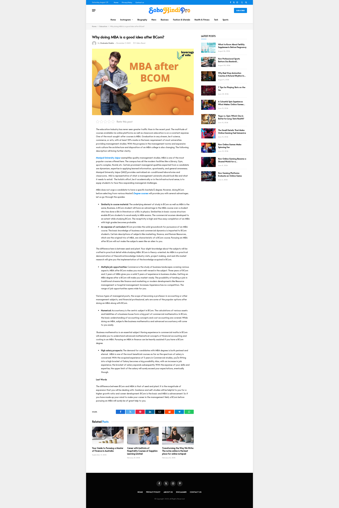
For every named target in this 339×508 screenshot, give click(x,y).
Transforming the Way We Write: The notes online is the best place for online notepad (178, 451)
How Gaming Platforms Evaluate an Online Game (230, 174)
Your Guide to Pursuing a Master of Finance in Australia (107, 449)
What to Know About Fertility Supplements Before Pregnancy (232, 45)
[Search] (246, 2)
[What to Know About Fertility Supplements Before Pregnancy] (208, 48)
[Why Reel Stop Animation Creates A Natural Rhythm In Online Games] (208, 76)
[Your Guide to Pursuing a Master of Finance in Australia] (108, 435)
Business (165, 19)
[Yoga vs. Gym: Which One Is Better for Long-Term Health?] (208, 119)
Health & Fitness (202, 19)
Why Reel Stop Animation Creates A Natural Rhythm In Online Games (231, 74)
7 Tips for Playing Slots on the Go (231, 88)
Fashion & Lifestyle (181, 19)
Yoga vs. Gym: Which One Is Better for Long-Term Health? (231, 117)
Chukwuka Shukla (107, 43)
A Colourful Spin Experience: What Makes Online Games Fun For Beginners (231, 103)
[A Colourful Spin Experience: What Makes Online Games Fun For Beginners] (208, 105)
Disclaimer (181, 492)
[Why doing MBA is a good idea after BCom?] (143, 82)
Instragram (125, 19)
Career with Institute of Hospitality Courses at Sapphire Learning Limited (142, 451)
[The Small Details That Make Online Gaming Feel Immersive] (208, 133)
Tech (216, 19)
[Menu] (93, 10)
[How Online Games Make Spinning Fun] (208, 148)
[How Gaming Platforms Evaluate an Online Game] (208, 176)
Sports (225, 19)
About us (168, 492)
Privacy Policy (127, 2)
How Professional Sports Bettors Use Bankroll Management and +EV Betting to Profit (232, 60)
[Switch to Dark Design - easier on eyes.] (242, 2)
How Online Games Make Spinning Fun (229, 145)
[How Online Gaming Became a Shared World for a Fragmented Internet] (208, 162)
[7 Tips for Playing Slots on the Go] (208, 90)
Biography (142, 19)
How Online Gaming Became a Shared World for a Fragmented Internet (232, 160)
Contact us (139, 2)
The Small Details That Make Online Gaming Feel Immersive (232, 131)
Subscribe (240, 10)
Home (116, 2)
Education (103, 26)
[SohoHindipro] (169, 10)
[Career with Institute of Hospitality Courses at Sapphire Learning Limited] (143, 435)
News (153, 19)
